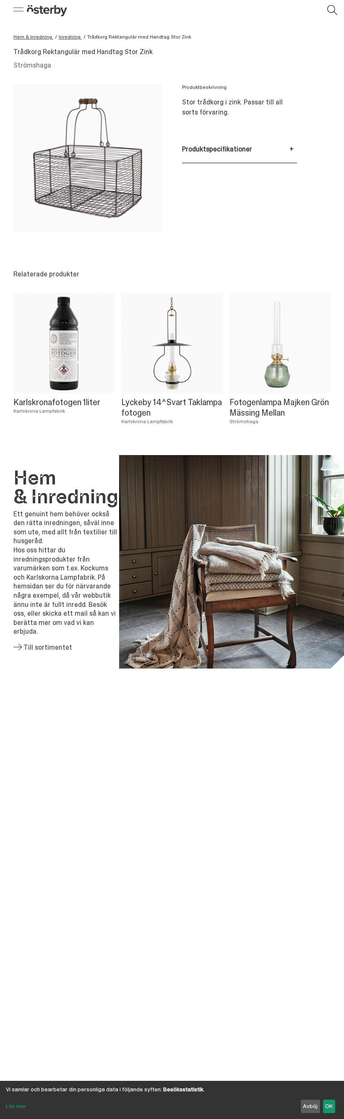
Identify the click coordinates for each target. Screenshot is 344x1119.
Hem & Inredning (33, 37)
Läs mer (16, 1106)
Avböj (310, 1106)
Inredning (70, 37)
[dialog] (172, 1100)
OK (329, 1106)
